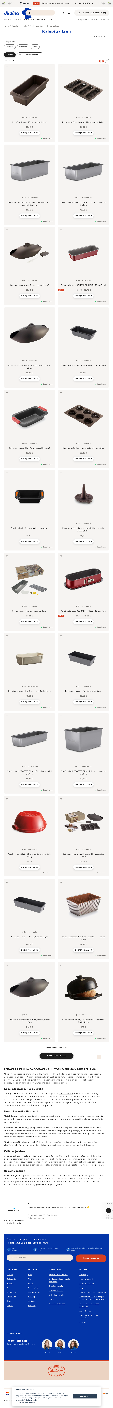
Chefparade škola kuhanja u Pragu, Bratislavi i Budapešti (92, 1298)
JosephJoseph (34, 1292)
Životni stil (11, 1297)
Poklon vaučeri (86, 1279)
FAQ (81, 1288)
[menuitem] (7, 20)
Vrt (8, 1288)
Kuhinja (10, 1275)
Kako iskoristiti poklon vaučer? (89, 1316)
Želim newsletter (91, 1258)
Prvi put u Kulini (86, 1283)
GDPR (51, 1299)
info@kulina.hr (17, 1340)
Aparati (10, 1283)
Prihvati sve (85, 1396)
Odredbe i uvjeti (56, 1295)
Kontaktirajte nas (57, 1304)
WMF (30, 1275)
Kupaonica (11, 1292)
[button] (56, 54)
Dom (9, 1301)
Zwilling (31, 1297)
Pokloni (105, 20)
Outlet (10, 1306)
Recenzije (83, 1275)
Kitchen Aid (33, 1288)
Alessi (30, 1279)
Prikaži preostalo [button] (56, 1056)
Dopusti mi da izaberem (25, 1402)
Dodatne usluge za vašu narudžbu (59, 1280)
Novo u (95, 20)
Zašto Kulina (85, 1311)
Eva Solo (31, 1306)
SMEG (30, 1283)
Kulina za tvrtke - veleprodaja (92, 1292)
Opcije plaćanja (56, 1286)
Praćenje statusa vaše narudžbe (89, 1305)
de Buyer (32, 1301)
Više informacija (30, 1400)
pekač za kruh (66, 1094)
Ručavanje (11, 1279)
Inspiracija (83, 20)
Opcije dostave (56, 1290)
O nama (82, 1322)
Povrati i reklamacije (58, 1275)
